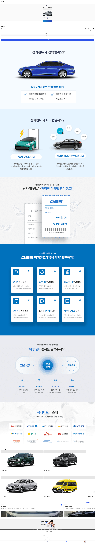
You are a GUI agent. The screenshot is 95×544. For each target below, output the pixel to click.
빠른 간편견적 (4, 1)
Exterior (45, 18)
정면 (44, 17)
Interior (49, 18)
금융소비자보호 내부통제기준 (45, 529)
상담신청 (47, 39)
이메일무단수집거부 (40, 529)
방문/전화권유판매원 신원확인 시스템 (59, 529)
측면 (47, 17)
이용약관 (33, 529)
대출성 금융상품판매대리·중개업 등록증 (52, 529)
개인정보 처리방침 (36, 529)
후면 (50, 17)
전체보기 (87, 502)
